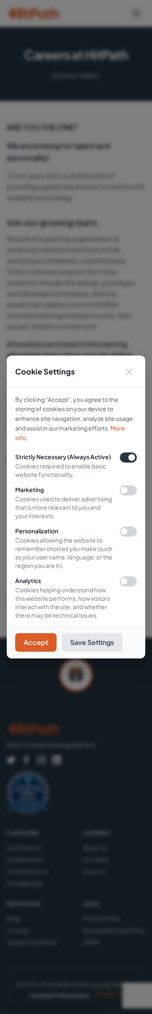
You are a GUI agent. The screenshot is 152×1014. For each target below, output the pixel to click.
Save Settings (92, 642)
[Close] (129, 371)
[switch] (128, 490)
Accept (36, 642)
